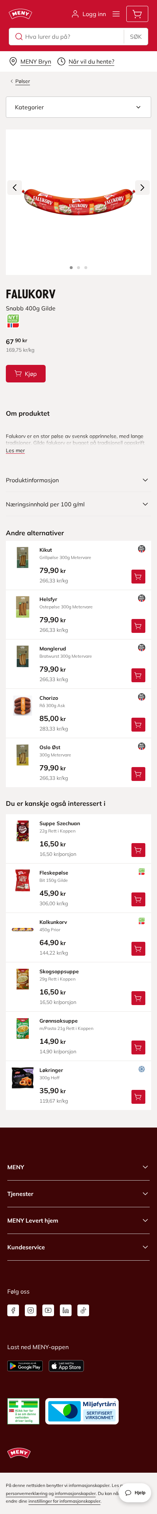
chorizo (48, 698)
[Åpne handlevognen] (137, 14)
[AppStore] (66, 1366)
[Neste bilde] (142, 187)
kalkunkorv (53, 922)
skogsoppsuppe (59, 971)
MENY (15, 1167)
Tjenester (20, 1193)
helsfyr (48, 599)
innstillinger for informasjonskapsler (64, 1501)
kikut (45, 550)
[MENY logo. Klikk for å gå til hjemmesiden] (20, 14)
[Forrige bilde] (14, 187)
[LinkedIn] (66, 1310)
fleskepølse (53, 872)
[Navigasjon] (116, 14)
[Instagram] (31, 1310)
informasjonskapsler (75, 1493)
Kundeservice (26, 1247)
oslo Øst (49, 747)
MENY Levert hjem (32, 1220)
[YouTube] (48, 1310)
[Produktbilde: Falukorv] (71, 267)
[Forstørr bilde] (78, 202)
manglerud (52, 648)
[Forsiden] (78, 267)
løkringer (51, 1070)
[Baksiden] (85, 267)
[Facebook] (13, 1310)
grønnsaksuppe (58, 1020)
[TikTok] (83, 1310)
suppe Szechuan (59, 823)
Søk (136, 36)
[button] (78, 107)
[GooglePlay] (25, 1366)
